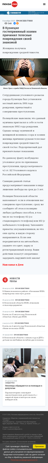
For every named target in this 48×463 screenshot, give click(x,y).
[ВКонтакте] (14, 23)
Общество (10, 383)
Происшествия (24, 21)
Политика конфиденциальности (24, 460)
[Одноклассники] (17, 23)
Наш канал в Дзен (13, 264)
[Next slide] (42, 362)
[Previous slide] (6, 362)
